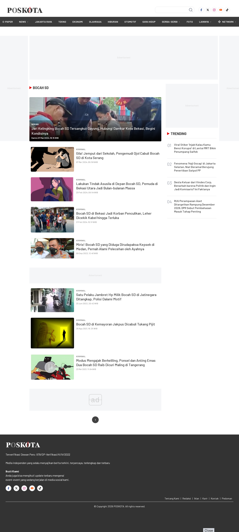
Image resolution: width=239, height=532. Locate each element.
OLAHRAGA (95, 21)
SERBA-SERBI (170, 21)
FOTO (190, 21)
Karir (205, 498)
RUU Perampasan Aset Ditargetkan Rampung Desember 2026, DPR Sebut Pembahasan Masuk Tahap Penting (194, 206)
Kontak (215, 498)
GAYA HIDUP (149, 21)
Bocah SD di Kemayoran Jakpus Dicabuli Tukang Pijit (115, 324)
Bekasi (35, 124)
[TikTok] (227, 10)
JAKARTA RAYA (43, 21)
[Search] (191, 10)
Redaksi (186, 498)
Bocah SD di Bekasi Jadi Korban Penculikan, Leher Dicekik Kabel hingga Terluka (114, 215)
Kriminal (81, 149)
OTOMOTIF (130, 21)
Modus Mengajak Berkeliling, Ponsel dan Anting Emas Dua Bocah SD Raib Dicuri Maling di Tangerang (116, 362)
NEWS (22, 21)
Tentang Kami (172, 498)
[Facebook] (201, 10)
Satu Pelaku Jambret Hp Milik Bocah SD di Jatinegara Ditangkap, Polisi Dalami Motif (116, 296)
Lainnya (204, 21)
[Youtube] (221, 10)
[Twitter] (208, 10)
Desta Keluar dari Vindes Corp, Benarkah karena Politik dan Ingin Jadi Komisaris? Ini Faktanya (195, 185)
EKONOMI (77, 21)
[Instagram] (214, 10)
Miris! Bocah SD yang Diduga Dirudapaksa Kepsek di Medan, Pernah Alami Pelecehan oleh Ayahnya (115, 246)
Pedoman (227, 498)
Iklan (196, 498)
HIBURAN (113, 21)
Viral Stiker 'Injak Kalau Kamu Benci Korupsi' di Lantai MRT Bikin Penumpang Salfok (195, 148)
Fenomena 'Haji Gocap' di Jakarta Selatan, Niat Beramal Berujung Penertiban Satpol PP (195, 167)
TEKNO (62, 21)
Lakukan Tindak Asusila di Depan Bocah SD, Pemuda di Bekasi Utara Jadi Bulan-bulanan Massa (117, 185)
